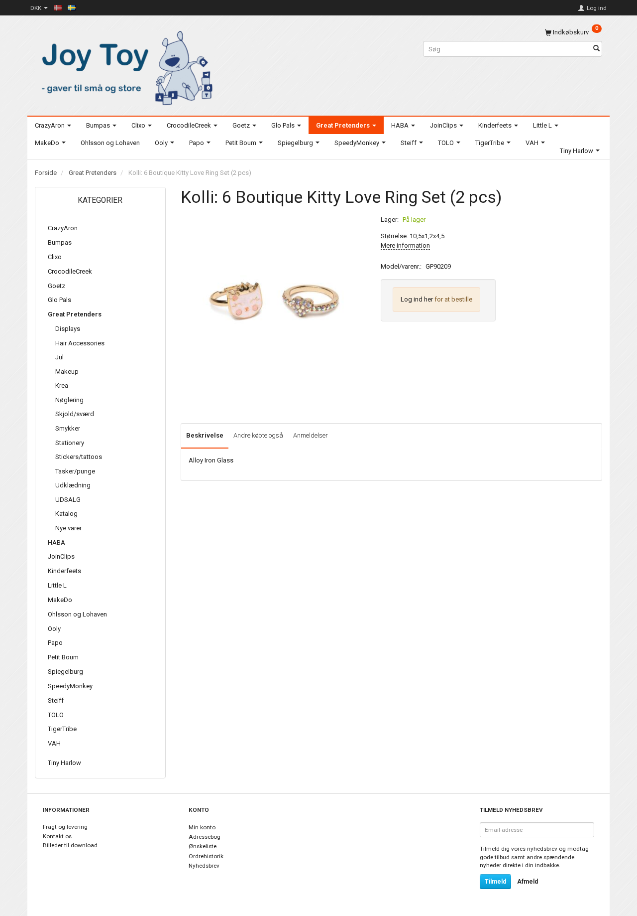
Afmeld (527, 881)
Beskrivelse (204, 435)
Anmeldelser (310, 435)
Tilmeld (495, 881)
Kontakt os (57, 836)
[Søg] (596, 49)
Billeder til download (70, 845)
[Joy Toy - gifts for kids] (124, 66)
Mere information (405, 245)
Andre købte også (258, 435)
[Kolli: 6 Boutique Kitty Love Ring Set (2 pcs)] (273, 300)
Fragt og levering (65, 826)
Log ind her (417, 299)
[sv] (72, 7)
